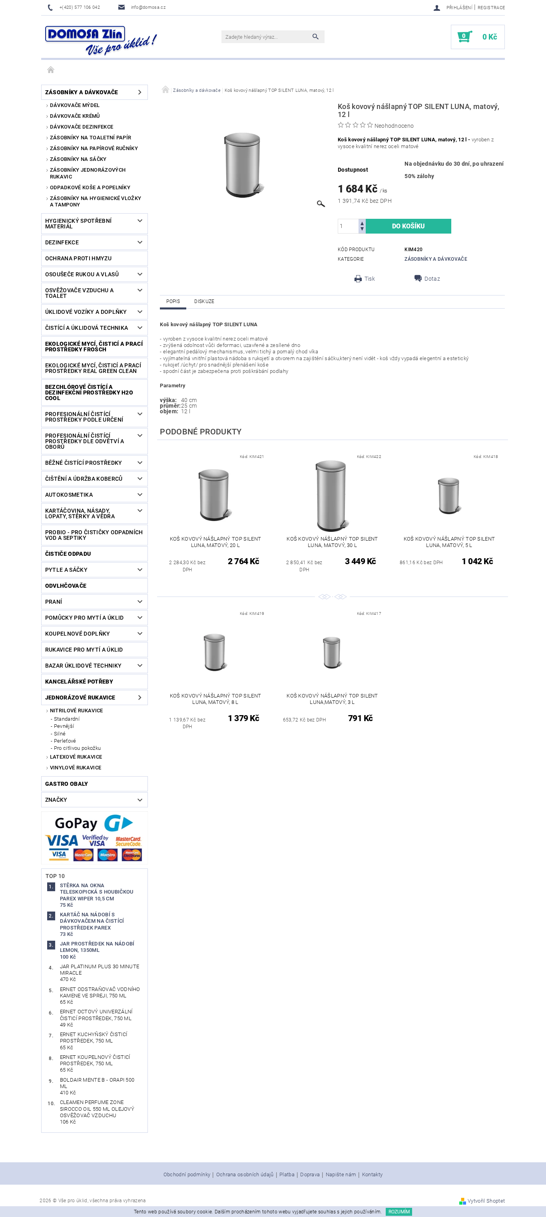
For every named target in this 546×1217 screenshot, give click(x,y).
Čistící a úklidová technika (86, 328)
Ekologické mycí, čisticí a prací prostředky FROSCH (94, 347)
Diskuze (204, 301)
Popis (173, 301)
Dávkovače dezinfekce (81, 127)
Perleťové (65, 741)
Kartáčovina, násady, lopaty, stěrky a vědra (80, 513)
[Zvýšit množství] (362, 222)
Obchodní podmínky (186, 1174)
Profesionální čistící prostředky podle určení (84, 417)
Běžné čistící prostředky (83, 463)
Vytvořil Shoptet (486, 1201)
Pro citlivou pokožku (77, 748)
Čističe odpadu (68, 554)
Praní (53, 602)
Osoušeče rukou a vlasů (82, 274)
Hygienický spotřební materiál (78, 224)
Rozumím (399, 1212)
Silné (60, 734)
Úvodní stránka (51, 70)
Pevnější (64, 726)
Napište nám (341, 1174)
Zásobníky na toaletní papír (91, 138)
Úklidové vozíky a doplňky (86, 312)
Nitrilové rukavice (76, 711)
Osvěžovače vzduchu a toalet (79, 293)
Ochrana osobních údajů (245, 1174)
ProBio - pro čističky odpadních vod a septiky (94, 535)
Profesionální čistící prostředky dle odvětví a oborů (84, 441)
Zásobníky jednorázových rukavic (88, 173)
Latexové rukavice (76, 757)
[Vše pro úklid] (101, 40)
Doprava (310, 1174)
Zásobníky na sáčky (78, 159)
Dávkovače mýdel (75, 105)
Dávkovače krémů (75, 116)
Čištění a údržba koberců (84, 479)
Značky (56, 800)
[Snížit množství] (362, 230)
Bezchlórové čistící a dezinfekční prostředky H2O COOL (89, 392)
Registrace (491, 7)
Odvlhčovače (66, 586)
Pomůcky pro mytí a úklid (84, 617)
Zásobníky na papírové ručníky (94, 148)
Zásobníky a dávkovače (81, 92)
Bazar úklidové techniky (83, 665)
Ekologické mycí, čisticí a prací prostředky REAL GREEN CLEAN (93, 368)
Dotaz (432, 279)
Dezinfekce (62, 242)
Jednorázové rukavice (80, 697)
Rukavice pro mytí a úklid (84, 649)
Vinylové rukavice (75, 768)
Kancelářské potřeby (79, 681)
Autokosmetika (69, 495)
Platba (287, 1174)
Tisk (370, 279)
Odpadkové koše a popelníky (90, 187)
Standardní (67, 719)
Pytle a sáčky (66, 570)
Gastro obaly (66, 784)
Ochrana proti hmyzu (78, 258)
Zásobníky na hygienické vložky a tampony (95, 201)
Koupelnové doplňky (77, 633)
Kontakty (372, 1174)
